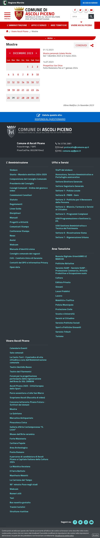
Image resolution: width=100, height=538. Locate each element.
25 (8, 97)
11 (8, 82)
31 (37, 97)
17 (37, 82)
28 (23, 97)
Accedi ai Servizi (90, 2)
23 (32, 90)
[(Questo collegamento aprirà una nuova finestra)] (75, 10)
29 (27, 97)
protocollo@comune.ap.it (76, 147)
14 (23, 82)
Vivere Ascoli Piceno (19, 31)
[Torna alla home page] (7, 31)
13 (18, 82)
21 (23, 90)
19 (13, 90)
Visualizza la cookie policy (64, 535)
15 (27, 82)
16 (32, 82)
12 (13, 82)
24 (37, 90)
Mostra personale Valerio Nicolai (57, 53)
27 (18, 97)
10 (37, 74)
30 (32, 97)
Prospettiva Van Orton (53, 65)
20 (18, 90)
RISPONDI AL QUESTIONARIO (50, 119)
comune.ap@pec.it (72, 150)
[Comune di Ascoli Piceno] (37, 13)
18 (8, 90)
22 (27, 90)
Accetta (95, 535)
